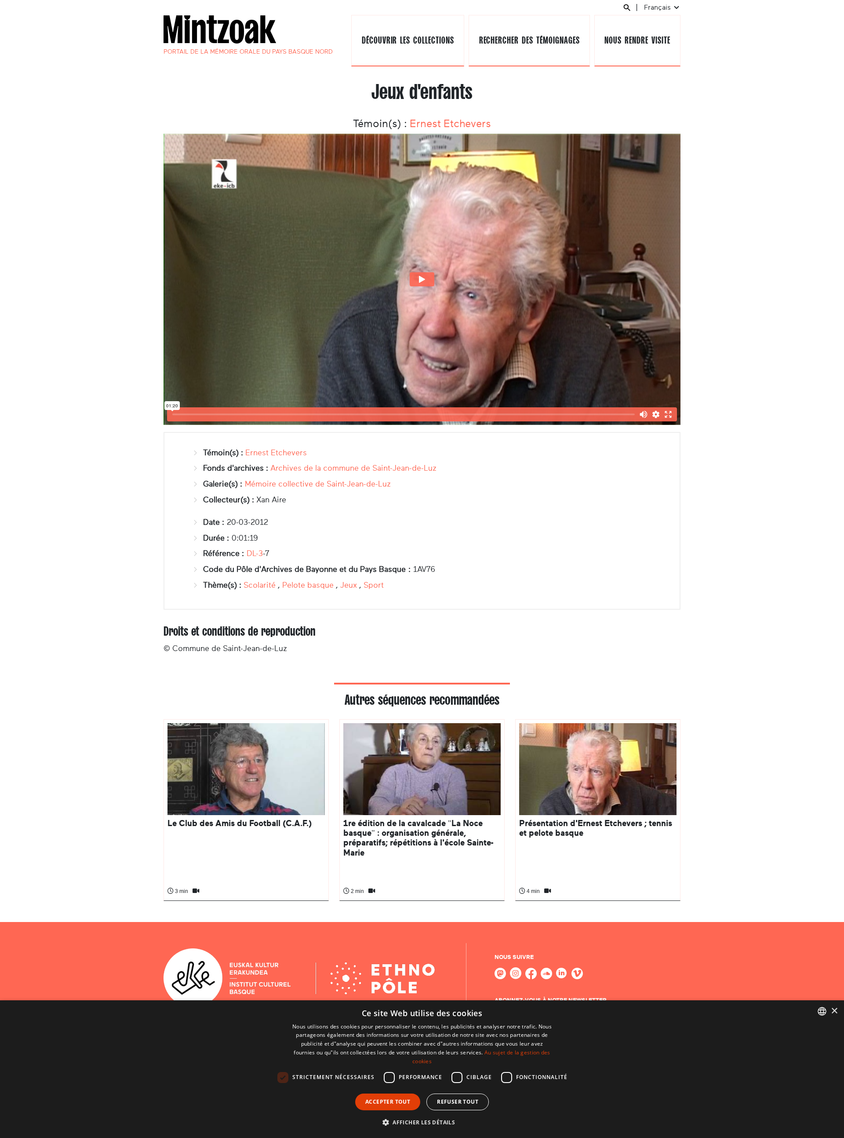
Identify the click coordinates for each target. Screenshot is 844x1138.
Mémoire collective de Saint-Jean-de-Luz (318, 483)
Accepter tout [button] (387, 1101)
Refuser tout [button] (457, 1101)
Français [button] (658, 7)
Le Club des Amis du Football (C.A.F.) (239, 823)
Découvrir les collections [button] (408, 40)
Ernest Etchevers (450, 123)
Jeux (348, 585)
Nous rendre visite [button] (637, 40)
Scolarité (260, 585)
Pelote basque (308, 585)
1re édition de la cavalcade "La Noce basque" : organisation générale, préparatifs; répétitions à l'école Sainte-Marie (418, 838)
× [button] (834, 1011)
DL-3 (255, 553)
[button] (422, 1122)
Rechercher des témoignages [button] (529, 40)
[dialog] (422, 1069)
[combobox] (822, 1011)
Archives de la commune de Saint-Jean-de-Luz (353, 468)
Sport (374, 585)
